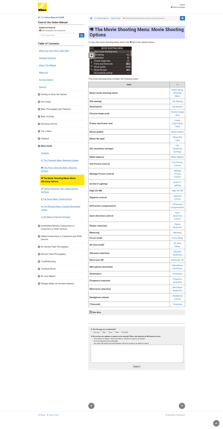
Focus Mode (177, 238)
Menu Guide (115, 18)
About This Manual (47, 65)
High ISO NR (177, 190)
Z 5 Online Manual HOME (52, 17)
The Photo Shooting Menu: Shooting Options (59, 169)
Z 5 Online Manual (101, 18)
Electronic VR (177, 260)
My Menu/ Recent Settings (55, 217)
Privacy (42, 415)
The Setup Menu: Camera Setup (56, 199)
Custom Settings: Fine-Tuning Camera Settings (59, 190)
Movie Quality (177, 132)
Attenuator (177, 274)
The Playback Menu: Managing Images (60, 160)
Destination (177, 106)
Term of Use (53, 415)
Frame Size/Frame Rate (177, 123)
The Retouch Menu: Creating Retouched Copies (60, 208)
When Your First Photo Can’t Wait (54, 51)
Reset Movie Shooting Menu (177, 93)
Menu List (43, 72)
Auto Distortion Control (177, 216)
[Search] (81, 35)
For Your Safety (46, 80)
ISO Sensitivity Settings (177, 148)
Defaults (45, 153)
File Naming (177, 101)
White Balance (177, 157)
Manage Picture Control (177, 174)
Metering (177, 232)
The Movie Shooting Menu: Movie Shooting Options (58, 180)
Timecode (177, 304)
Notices (42, 87)
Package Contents (47, 58)
